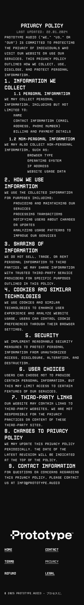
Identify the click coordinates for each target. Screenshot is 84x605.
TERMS (9, 561)
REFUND (10, 573)
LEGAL (50, 573)
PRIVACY (52, 561)
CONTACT (52, 549)
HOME (8, 549)
